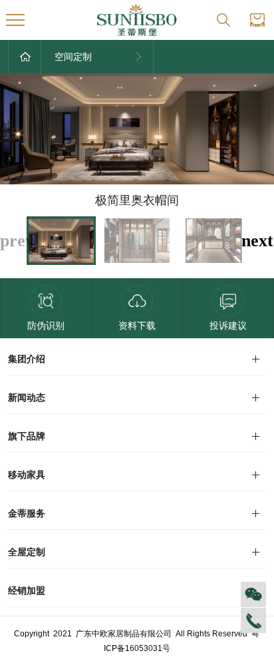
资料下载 (137, 325)
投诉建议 (228, 325)
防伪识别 (46, 325)
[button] (257, 240)
